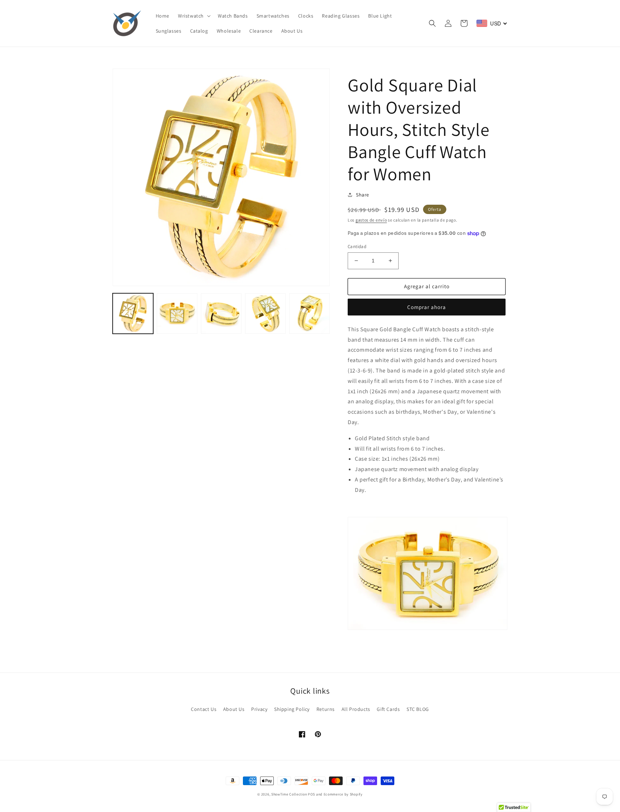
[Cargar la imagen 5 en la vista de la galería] (309, 313)
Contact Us (203, 709)
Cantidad (357, 246)
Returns (325, 709)
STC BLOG (418, 709)
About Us (234, 709)
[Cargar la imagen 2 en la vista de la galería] (177, 313)
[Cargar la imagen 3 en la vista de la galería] (221, 313)
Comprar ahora (426, 307)
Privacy (259, 709)
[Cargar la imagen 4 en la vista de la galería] (265, 313)
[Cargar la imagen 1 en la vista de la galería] (133, 313)
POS (311, 794)
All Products (356, 709)
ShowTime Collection (289, 794)
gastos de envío (371, 220)
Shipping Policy (292, 709)
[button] (193, 15)
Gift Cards (388, 709)
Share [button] (362, 194)
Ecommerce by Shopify (343, 794)
